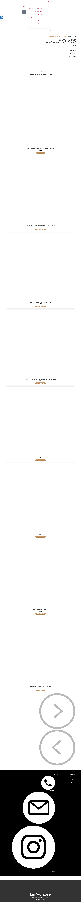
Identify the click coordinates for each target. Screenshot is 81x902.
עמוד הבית (74, 36)
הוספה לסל (40, 152)
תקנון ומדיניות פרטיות (68, 781)
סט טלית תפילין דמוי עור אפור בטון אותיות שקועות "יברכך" (40, 379)
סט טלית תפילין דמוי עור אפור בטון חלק (40, 302)
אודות (71, 778)
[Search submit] (25, 4)
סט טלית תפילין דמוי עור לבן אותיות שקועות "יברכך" (40, 148)
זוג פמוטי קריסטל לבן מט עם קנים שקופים (40, 686)
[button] (1, 17)
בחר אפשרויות (40, 229)
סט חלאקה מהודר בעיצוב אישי (40, 456)
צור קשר (71, 779)
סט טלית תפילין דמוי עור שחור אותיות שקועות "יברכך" (41, 225)
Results (23, 6)
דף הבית (71, 776)
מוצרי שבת (69, 36)
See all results (22, 9)
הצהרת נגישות (70, 782)
